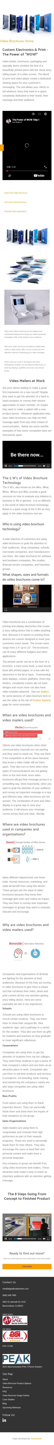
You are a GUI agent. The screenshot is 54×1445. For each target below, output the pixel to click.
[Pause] (6, 466)
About (5, 1379)
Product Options (42, 700)
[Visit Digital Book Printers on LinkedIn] (4, 1421)
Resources (7, 1387)
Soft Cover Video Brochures (15, 202)
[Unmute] (44, 466)
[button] (27, 599)
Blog (5, 1403)
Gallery (45, 691)
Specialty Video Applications (15, 211)
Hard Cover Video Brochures (15, 193)
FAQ (5, 1391)
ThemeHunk (36, 1439)
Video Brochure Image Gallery (16, 1395)
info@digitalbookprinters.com (16, 1289)
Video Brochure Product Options (17, 1383)
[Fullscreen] (48, 466)
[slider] (25, 466)
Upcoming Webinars (12, 1407)
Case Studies (9, 1399)
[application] (27, 454)
